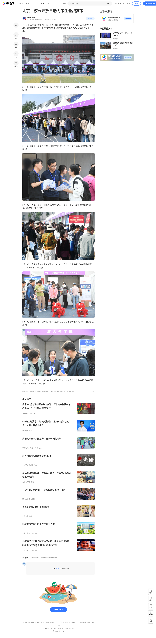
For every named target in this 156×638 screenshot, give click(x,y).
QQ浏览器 (81, 622)
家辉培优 (25, 430)
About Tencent (33, 622)
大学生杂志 (26, 533)
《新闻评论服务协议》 (51, 558)
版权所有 (61, 631)
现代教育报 (26, 499)
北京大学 (25, 516)
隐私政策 (48, 622)
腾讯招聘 (67, 622)
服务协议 (41, 622)
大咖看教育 (26, 482)
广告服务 (61, 622)
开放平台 (54, 622)
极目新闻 (25, 413)
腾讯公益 (74, 622)
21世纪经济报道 (27, 448)
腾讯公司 (55, 631)
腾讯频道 (87, 622)
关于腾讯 (25, 622)
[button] (128, 18)
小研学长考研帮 (27, 465)
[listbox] (58, 474)
